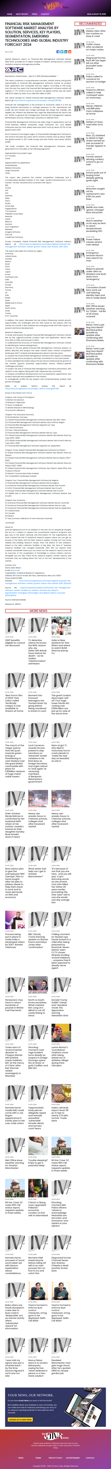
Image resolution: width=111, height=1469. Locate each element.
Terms (38, 1458)
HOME (9, 14)
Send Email (15, 570)
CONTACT (45, 14)
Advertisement (73, 1458)
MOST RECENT (22, 14)
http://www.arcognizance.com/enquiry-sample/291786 (37, 100)
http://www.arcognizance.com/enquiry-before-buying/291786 (32, 388)
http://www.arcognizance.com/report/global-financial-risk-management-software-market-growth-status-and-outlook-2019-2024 (38, 245)
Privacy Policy (55, 1458)
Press (20, 1458)
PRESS (34, 14)
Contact (90, 1458)
